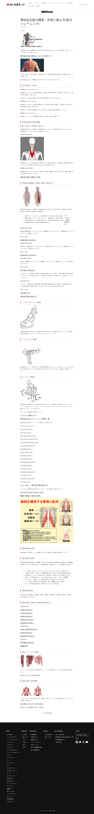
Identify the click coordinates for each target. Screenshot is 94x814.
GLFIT (24, 739)
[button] (30, 3)
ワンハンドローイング (26, 452)
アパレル (9, 755)
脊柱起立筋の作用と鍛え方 (27, 636)
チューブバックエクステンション (29, 442)
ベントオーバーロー (25, 468)
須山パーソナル (34, 745)
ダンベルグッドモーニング (27, 462)
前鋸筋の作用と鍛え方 (26, 616)
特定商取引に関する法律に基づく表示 (64, 737)
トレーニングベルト (11, 737)
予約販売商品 (10, 799)
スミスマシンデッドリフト (27, 478)
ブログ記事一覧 (48, 734)
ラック (8, 765)
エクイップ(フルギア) (12, 750)
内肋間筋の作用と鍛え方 (27, 623)
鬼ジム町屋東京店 (35, 750)
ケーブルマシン (10, 786)
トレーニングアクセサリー (13, 752)
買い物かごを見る (82, 735)
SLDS (24, 747)
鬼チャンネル (48, 737)
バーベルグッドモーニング (27, 472)
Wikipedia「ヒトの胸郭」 (68, 575)
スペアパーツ (10, 796)
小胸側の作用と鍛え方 (26, 613)
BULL (24, 745)
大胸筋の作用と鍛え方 (26, 610)
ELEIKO (24, 742)
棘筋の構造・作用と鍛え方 (27, 270)
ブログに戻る (48, 713)
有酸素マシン (10, 788)
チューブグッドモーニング (27, 445)
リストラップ (10, 745)
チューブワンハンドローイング (28, 439)
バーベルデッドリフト (26, 465)
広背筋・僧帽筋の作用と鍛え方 (28, 629)
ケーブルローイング (25, 475)
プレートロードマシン (12, 783)
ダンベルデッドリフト (26, 455)
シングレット (10, 747)
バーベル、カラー (11, 757)
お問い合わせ (58, 742)
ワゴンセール (10, 801)
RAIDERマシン (10, 778)
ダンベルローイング (25, 449)
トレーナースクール (36, 742)
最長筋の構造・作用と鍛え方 (28, 255)
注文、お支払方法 (59, 734)
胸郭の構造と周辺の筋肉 (27, 642)
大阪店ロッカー (34, 737)
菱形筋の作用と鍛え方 (26, 632)
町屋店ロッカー (34, 739)
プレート (9, 760)
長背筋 (67, 220)
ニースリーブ (10, 742)
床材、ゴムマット (11, 791)
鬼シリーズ (25, 737)
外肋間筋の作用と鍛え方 (27, 619)
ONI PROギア (10, 734)
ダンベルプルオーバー (26, 458)
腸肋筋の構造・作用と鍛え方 (28, 240)
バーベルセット (10, 763)
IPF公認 (24, 734)
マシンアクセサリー (11, 794)
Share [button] (23, 30)
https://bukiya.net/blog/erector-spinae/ (32, 492)
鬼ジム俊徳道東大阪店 (36, 747)
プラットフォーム (11, 775)
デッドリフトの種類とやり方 (28, 415)
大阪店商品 (33, 734)
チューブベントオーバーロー (28, 436)
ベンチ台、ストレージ (12, 770)
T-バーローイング (25, 481)
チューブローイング (25, 432)
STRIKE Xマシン (11, 781)
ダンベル (9, 773)
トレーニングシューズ (12, 739)
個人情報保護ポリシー (60, 739)
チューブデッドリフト (26, 429)
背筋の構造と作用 (25, 293)
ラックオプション (11, 768)
